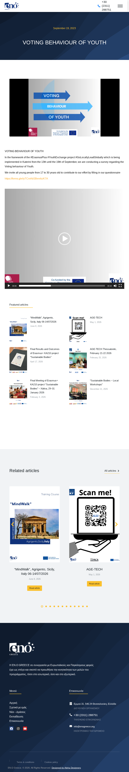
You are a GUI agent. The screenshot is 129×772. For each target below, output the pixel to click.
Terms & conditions (25, 762)
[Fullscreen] (120, 285)
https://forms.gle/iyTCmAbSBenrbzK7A (26, 178)
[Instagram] (18, 728)
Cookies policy (51, 762)
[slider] (62, 286)
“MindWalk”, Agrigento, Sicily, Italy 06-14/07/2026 (34, 571)
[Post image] (34, 524)
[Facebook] (11, 728)
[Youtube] (25, 728)
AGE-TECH (94, 569)
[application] (64, 239)
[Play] (8, 285)
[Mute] (115, 285)
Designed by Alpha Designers (66, 767)
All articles (110, 470)
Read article (34, 588)
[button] (64, 238)
